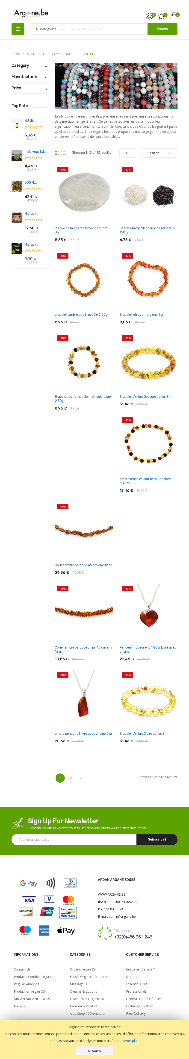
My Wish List (165, 15)
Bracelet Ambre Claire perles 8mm (145, 734)
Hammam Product (83, 1006)
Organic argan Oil (83, 969)
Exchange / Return (139, 1006)
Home (16, 54)
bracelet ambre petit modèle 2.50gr (82, 315)
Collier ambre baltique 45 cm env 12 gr (83, 565)
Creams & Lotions (83, 991)
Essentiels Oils (136, 984)
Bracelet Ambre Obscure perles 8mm (147, 397)
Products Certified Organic (33, 977)
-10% (62, 169)
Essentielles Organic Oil (87, 999)
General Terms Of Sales (144, 999)
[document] (94, 1039)
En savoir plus (128, 1040)
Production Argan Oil (29, 991)
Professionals (136, 991)
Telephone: (122, 930)
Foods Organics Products (89, 977)
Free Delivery (136, 1014)
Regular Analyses (26, 984)
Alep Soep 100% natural (87, 1014)
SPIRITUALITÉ (36, 54)
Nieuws (19, 1006)
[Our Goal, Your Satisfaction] (31, 13)
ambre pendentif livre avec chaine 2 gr (83, 734)
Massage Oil (79, 984)
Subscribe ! (157, 839)
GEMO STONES (62, 54)
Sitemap (132, 977)
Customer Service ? (140, 969)
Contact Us (22, 969)
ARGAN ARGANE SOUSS (32, 999)
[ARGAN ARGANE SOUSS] (48, 937)
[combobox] (103, 29)
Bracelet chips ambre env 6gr (141, 315)
